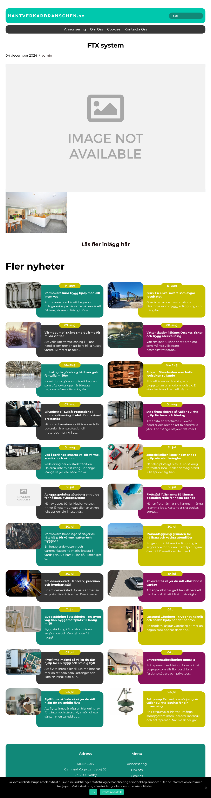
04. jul (171, 652)
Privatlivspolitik (112, 791)
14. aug (70, 285)
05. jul (70, 652)
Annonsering (75, 29)
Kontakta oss (135, 29)
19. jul (172, 574)
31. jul (172, 447)
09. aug (69, 325)
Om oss (96, 29)
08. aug (171, 325)
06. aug (69, 365)
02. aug (69, 404)
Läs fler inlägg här (105, 244)
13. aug (172, 285)
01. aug (172, 404)
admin (46, 55)
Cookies (113, 29)
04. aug (172, 365)
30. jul (70, 526)
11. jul (70, 609)
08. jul (172, 609)
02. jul (70, 692)
